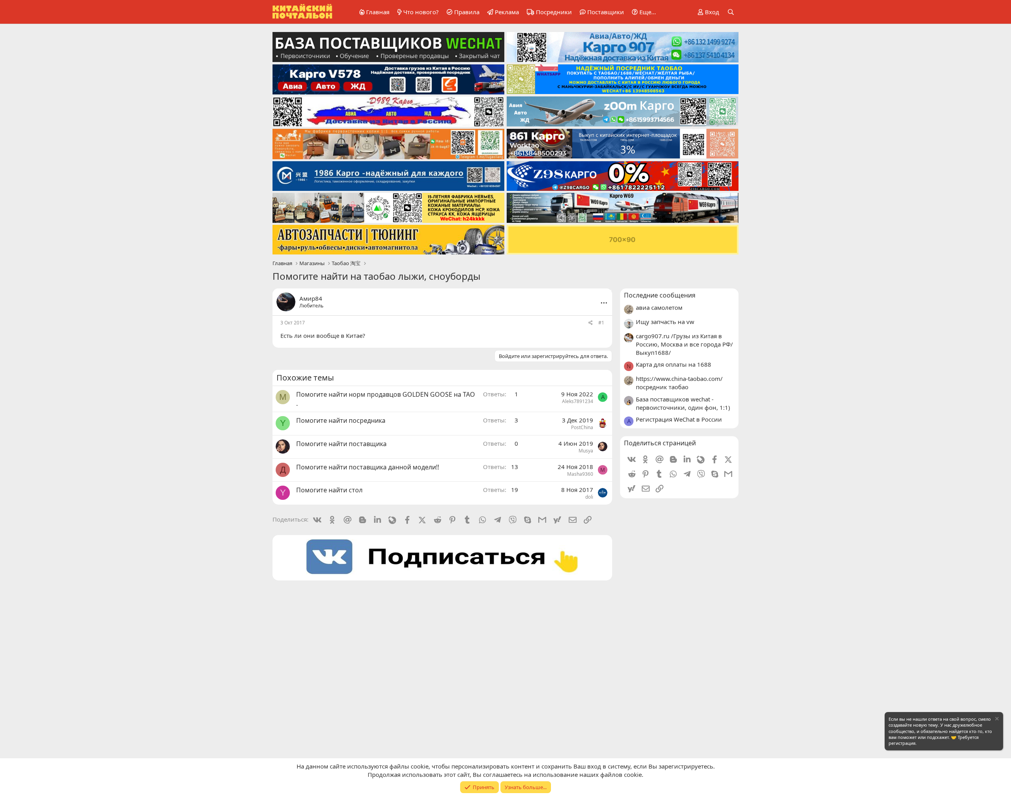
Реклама (507, 12)
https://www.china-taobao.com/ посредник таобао (679, 383)
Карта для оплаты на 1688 (673, 364)
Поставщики (605, 12)
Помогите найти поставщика (341, 443)
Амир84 (310, 298)
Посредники (554, 12)
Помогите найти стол (329, 490)
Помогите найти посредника (340, 420)
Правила (466, 12)
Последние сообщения (659, 295)
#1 (601, 322)
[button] (642, 12)
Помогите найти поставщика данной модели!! (367, 467)
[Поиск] (731, 12)
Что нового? (421, 12)
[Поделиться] (591, 323)
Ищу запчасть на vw (665, 322)
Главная (377, 12)
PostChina (582, 427)
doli (589, 497)
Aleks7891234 (577, 401)
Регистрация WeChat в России (679, 419)
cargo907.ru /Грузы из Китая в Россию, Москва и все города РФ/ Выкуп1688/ (684, 344)
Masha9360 (580, 474)
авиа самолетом (659, 307)
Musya (586, 450)
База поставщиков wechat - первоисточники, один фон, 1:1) (683, 403)
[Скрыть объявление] (996, 720)
